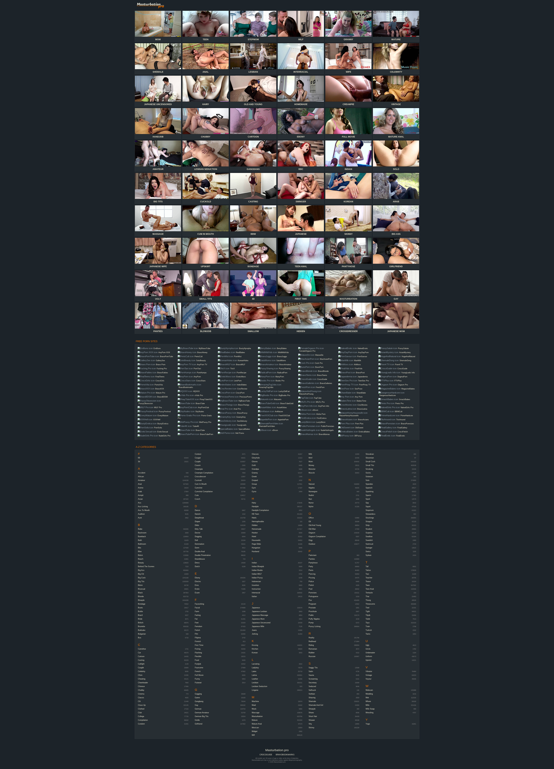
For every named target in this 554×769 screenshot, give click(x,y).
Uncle (368, 649)
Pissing (312, 578)
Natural (312, 484)
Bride (140, 619)
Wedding (369, 694)
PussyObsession (145, 403)
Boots (140, 608)
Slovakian (370, 454)
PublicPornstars (327, 426)
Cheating (141, 679)
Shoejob (312, 709)
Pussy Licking (314, 626)
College (141, 716)
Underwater (370, 653)
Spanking (369, 491)
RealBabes (240, 352)
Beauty (141, 563)
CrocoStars (201, 381)
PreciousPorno (245, 397)
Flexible (198, 656)
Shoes (311, 712)
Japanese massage (260, 615)
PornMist (238, 356)
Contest (198, 454)
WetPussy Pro (205, 422)
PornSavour (362, 356)
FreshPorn (320, 387)
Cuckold (198, 480)
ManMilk (357, 360)
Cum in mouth (201, 484)
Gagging (198, 694)
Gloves (255, 461)
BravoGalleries (326, 383)
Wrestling (369, 712)
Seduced (312, 686)
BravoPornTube (166, 356)
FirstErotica (321, 418)
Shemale (312, 701)
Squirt (368, 506)
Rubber (312, 653)
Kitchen (255, 649)
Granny (255, 473)
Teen (368, 585)
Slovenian (370, 458)
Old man (312, 529)
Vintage (369, 675)
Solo (367, 480)
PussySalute (403, 348)
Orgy (311, 540)
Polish (311, 585)
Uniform (369, 656)
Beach (140, 559)
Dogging (198, 536)
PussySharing (285, 368)
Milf (253, 735)
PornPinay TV (365, 385)
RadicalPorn (282, 373)
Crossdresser (200, 476)
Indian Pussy (257, 578)
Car (139, 653)
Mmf (310, 458)
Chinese (141, 686)
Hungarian (256, 548)
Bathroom (142, 544)
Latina (254, 675)
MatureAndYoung (306, 394)
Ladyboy (255, 668)
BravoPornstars (407, 424)
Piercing (312, 574)
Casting (141, 660)
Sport (368, 499)
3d (139, 461)
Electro (198, 581)
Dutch (197, 566)
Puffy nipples (314, 619)
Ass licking (143, 506)
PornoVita (159, 385)
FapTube (317, 398)
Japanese (256, 608)
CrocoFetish (403, 432)
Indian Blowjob (258, 566)
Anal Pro (237, 409)
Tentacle (369, 593)
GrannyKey (241, 417)
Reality (311, 638)
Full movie (199, 675)
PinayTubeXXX (206, 399)
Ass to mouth (144, 510)
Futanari (198, 683)
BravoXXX (159, 389)
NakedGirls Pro (407, 407)
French (198, 671)
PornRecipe (241, 373)
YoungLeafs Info (408, 373)
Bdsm (140, 555)
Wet (367, 698)
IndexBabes (242, 385)
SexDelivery (242, 421)
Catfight (141, 664)
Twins (368, 634)
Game (197, 698)
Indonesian (256, 581)
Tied (367, 608)
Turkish (369, 630)
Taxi (367, 574)
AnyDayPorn (363, 352)
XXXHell (156, 420)
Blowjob (141, 600)
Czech (197, 499)
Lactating (255, 664)
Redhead (312, 641)
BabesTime (361, 401)
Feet (197, 623)
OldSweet (359, 428)
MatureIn (277, 399)
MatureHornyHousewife (349, 415)
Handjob (255, 506)
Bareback (142, 536)
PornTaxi (197, 368)
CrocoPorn (240, 393)
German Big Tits (201, 716)
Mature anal (257, 724)
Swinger (369, 548)
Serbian (312, 694)
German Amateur (202, 712)
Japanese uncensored (261, 623)
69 (139, 458)
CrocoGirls (160, 381)
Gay (196, 705)
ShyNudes (199, 411)
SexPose (358, 389)
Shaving (312, 698)
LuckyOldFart (284, 391)
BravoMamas (324, 434)
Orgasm (312, 533)
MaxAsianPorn (326, 359)
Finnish (198, 641)
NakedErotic (363, 348)
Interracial (256, 593)
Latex (254, 671)
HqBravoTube (244, 401)
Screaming (313, 679)
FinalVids (358, 368)
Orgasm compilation (317, 536)
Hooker (255, 533)
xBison (275, 430)
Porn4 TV (399, 364)
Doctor (197, 533)
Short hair (313, 716)
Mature (255, 720)
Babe (140, 529)
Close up (142, 705)
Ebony (197, 578)
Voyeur (368, 679)
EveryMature (163, 415)
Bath (140, 540)
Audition (141, 514)
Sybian (368, 555)
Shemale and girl (316, 705)
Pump (311, 623)
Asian (140, 499)
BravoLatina (362, 409)
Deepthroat (199, 518)
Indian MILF (257, 574)
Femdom (198, 626)
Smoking (369, 469)
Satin (311, 671)
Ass (139, 503)
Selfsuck (312, 690)
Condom (141, 724)
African (141, 476)
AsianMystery (405, 352)
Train (368, 626)
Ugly (367, 645)
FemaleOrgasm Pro (307, 351)
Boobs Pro (280, 381)
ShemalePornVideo (267, 426)
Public (311, 615)
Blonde (141, 596)
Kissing (255, 645)
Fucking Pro (162, 368)
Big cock (142, 578)
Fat (196, 619)
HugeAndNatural (408, 356)
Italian (254, 596)
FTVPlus (398, 381)
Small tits (370, 465)
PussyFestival (165, 411)
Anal (140, 484)
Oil (310, 521)
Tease (368, 581)
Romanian (313, 649)
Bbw (140, 551)
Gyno (254, 491)
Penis (311, 570)
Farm (197, 611)
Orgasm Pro (403, 385)
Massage (255, 712)
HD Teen (255, 514)
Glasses (255, 454)
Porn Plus (359, 424)
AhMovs (357, 364)
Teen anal (370, 589)
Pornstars (313, 593)
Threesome (370, 604)
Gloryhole (256, 458)
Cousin (198, 465)
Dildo (197, 525)
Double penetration (203, 555)
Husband (255, 551)
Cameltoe (142, 649)
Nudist (311, 495)
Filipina (198, 638)
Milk (310, 454)
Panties (312, 559)
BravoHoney (202, 352)
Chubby (141, 690)
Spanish (369, 488)
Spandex (369, 484)
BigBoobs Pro (284, 395)
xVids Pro (199, 395)
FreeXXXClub (284, 415)
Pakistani (312, 555)
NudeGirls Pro (164, 436)
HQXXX (196, 391)
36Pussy (358, 436)
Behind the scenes (146, 566)
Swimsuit (369, 544)
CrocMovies (362, 405)
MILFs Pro (320, 402)
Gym (254, 488)
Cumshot (198, 488)
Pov (310, 600)
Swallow (369, 536)
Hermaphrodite (258, 521)
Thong (368, 600)
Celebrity (141, 671)
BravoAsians (363, 420)
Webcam (369, 690)
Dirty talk (199, 529)
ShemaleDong (405, 360)
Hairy (254, 503)
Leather (255, 679)
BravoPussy (242, 413)
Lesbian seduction (259, 686)
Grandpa (255, 469)
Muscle (312, 473)
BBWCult (398, 411)
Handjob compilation (260, 510)
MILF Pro (158, 407)
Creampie (199, 469)
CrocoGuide (322, 379)
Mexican (255, 727)
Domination (199, 544)
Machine (255, 701)
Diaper (197, 521)
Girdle (197, 720)
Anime (140, 488)
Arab (140, 491)
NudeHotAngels (327, 430)
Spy (367, 503)
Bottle (140, 611)
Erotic (197, 589)
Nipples (312, 488)
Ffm (196, 634)
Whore (368, 701)
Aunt (140, 518)
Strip (367, 525)
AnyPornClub (203, 407)
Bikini (140, 585)
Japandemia (363, 377)
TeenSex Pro (363, 381)
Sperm (368, 495)
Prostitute (313, 611)
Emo (197, 585)
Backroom (142, 533)
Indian (254, 563)
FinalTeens (159, 377)
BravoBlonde (323, 371)
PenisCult (198, 356)
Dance (197, 510)
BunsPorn (319, 367)
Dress (197, 563)
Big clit (141, 574)
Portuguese (313, 596)
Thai (367, 596)
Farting (198, 615)
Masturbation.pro (152, 5)
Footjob (198, 664)
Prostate (312, 608)
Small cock (370, 461)
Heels (254, 518)
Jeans (254, 630)
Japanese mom (258, 619)
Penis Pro (399, 403)
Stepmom (370, 510)
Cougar (198, 458)
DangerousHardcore (387, 395)
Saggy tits (313, 668)
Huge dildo (256, 544)
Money (311, 465)
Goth (254, 465)
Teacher (369, 578)
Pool (310, 589)
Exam (197, 593)
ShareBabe (361, 393)
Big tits (141, 581)
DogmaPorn (402, 377)
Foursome (199, 668)
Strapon (369, 521)
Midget (254, 731)
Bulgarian (142, 634)
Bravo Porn (160, 364)
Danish (198, 514)
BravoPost (360, 373)
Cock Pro (319, 363)
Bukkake (141, 630)
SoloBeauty (201, 360)
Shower (312, 720)
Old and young (315, 525)
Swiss (368, 551)
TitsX (232, 368)
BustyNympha (245, 348)
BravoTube (200, 403)
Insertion (255, 585)
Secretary (313, 683)
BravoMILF (240, 364)
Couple (198, 461)
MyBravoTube (204, 348)
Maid (254, 705)
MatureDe (319, 355)
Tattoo (368, 570)
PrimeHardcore (406, 415)
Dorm (197, 548)
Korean (255, 653)
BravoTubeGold (286, 403)
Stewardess (370, 514)
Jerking (255, 634)
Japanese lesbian (259, 611)
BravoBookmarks (186, 387)
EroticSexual (162, 432)
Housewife (256, 540)
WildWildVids (283, 352)
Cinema (141, 694)
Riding (311, 645)
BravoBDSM (162, 397)
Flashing (198, 653)
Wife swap (370, 709)
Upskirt (368, 660)
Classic (141, 698)
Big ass (141, 570)
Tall (367, 566)
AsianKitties (282, 407)
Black (140, 593)
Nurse (311, 503)
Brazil (140, 615)
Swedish (369, 540)
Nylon (311, 506)
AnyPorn (197, 377)
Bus (139, 638)
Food (197, 660)
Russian (312, 656)
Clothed (141, 709)
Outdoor (312, 544)
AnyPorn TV (202, 364)
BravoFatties (162, 373)
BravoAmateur (285, 364)
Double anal (200, 551)
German (198, 709)
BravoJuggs (282, 356)
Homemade (256, 529)
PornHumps (202, 373)
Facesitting (199, 604)
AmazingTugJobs (266, 387)
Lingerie (255, 690)
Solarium (369, 476)
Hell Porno (239, 433)
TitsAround (400, 420)
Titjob (368, 615)
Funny (197, 679)
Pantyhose (313, 563)
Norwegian (313, 491)
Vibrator (369, 671)
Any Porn (359, 397)
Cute (197, 495)
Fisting (197, 649)
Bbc (139, 548)
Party (311, 566)
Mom (311, 461)
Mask (254, 709)
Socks (368, 473)
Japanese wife (258, 626)
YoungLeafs (241, 425)
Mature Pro (160, 393)
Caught (141, 668)
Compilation (143, 720)
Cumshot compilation (204, 491)
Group (254, 484)
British (140, 623)
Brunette (141, 626)
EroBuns (157, 348)
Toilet (368, 619)
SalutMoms (281, 360)
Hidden (255, 525)
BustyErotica (162, 424)
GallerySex (160, 360)
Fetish (197, 630)
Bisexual (141, 589)
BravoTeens (322, 375)
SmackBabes (404, 399)
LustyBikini (320, 422)
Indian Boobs (257, 570)
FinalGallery (402, 428)
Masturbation (257, 716)
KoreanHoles (243, 360)
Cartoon (141, 656)
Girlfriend (198, 724)
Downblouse (200, 559)
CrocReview (242, 389)
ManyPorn (279, 377)
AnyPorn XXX (164, 352)
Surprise (369, 533)
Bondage (141, 604)
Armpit (140, 495)
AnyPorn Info (323, 406)
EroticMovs (241, 377)
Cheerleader (143, 683)
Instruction (256, 589)
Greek (254, 476)
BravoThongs (243, 405)
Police (311, 581)
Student (369, 529)
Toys (368, 623)
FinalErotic (400, 436)
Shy (310, 724)
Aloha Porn (320, 414)
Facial (197, 608)
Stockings (370, 518)
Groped (255, 480)
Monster (312, 469)
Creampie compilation (204, 473)
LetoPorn (238, 381)
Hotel (254, 536)
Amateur (141, 480)
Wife (367, 705)
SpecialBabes (244, 429)
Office (311, 518)
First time (199, 645)
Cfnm (140, 675)
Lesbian (255, 683)
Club (140, 712)
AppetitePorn (283, 420)
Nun (310, 499)
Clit (139, 701)
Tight (368, 611)
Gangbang (199, 701)
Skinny (311, 727)
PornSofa (158, 428)
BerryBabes (282, 348)
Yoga (368, 724)
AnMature (279, 411)
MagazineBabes (408, 389)
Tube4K (196, 426)
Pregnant (312, 604)
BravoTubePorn (206, 434)
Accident (141, 473)
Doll (196, 540)
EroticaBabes (364, 432)
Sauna (311, 675)
